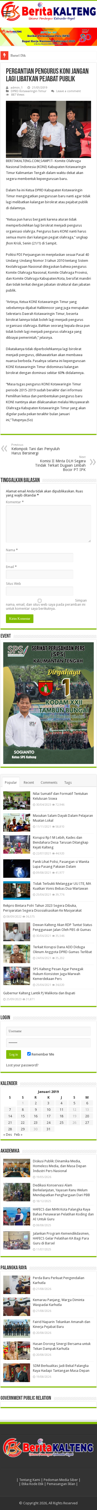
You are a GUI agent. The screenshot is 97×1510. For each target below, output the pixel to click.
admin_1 (17, 87)
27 (87, 1123)
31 (48, 1129)
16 (35, 1116)
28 (10, 1129)
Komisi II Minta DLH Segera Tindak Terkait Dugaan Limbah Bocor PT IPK (60, 463)
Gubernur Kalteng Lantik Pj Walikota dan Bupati (39, 993)
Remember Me (42, 1054)
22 (23, 1123)
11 (61, 1110)
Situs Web (13, 584)
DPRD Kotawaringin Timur (28, 91)
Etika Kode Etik (32, 1484)
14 (10, 1116)
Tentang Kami (29, 1480)
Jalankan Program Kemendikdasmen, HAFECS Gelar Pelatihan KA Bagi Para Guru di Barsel (61, 1238)
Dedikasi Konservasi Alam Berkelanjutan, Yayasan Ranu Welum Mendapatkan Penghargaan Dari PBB (61, 1190)
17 (48, 1116)
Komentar (15, 502)
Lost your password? (22, 1065)
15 (23, 1116)
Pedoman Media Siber (61, 1480)
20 (87, 1116)
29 (23, 1129)
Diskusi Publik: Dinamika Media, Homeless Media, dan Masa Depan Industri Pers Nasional (59, 1166)
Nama (12, 550)
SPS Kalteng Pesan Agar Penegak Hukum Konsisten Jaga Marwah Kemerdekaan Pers (58, 974)
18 (61, 1116)
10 (48, 1110)
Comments (49, 782)
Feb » (18, 1134)
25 (61, 1123)
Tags (68, 782)
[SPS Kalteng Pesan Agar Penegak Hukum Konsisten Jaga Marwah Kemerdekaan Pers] (16, 976)
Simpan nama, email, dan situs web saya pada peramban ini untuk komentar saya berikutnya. (46, 604)
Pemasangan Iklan (61, 1484)
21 (10, 1123)
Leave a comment (68, 91)
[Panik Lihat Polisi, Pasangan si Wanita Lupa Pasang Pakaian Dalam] (16, 868)
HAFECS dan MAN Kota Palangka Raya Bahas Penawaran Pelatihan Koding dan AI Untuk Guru (63, 1214)
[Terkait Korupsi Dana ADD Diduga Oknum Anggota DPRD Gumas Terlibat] (16, 954)
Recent (29, 782)
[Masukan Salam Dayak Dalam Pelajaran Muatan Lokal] (16, 822)
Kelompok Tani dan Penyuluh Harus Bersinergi (35, 449)
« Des (7, 1134)
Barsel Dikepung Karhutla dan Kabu (37, 55)
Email (11, 567)
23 (35, 1123)
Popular (11, 782)
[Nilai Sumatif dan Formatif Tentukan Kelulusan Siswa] (16, 800)
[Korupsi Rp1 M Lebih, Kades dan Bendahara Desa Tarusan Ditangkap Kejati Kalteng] (16, 844)
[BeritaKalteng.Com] (48, 11)
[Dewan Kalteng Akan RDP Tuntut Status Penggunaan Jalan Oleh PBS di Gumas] (16, 931)
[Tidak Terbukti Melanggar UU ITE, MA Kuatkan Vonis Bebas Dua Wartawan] (16, 890)
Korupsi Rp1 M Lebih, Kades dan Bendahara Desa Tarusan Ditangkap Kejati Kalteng (60, 842)
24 (48, 1123)
